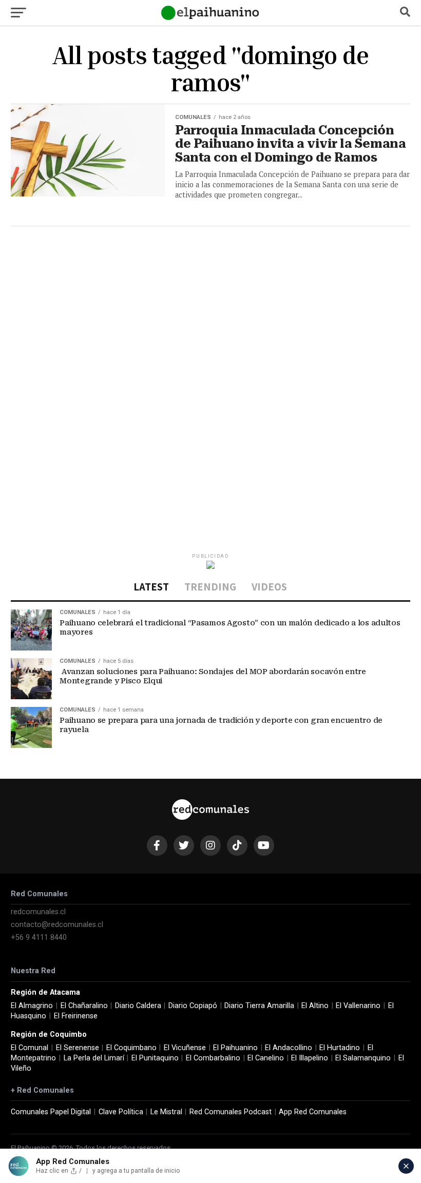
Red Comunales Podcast (230, 1112)
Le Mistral (166, 1112)
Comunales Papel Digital (51, 1112)
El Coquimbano (131, 1047)
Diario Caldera (138, 1005)
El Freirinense (76, 1016)
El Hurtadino (339, 1047)
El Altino (315, 1005)
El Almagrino (32, 1005)
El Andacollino (288, 1047)
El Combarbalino (213, 1058)
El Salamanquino (363, 1058)
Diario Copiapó (192, 1005)
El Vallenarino (358, 1005)
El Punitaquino (155, 1058)
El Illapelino (309, 1058)
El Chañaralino (84, 1005)
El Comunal (29, 1047)
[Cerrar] (406, 1166)
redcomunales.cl (38, 912)
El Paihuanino (235, 1047)
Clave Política (121, 1112)
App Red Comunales (313, 1112)
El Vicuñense (185, 1047)
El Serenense (77, 1047)
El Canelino (265, 1058)
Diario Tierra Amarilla (259, 1005)
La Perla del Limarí (94, 1058)
